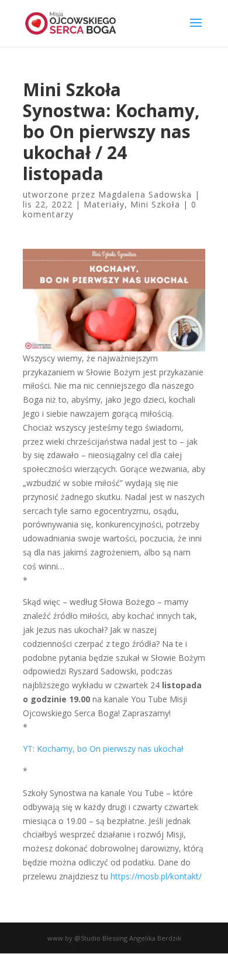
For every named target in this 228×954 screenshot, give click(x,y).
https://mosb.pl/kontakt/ (156, 876)
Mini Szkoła (155, 204)
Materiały (104, 204)
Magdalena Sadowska (145, 194)
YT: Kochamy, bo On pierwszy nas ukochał (103, 748)
